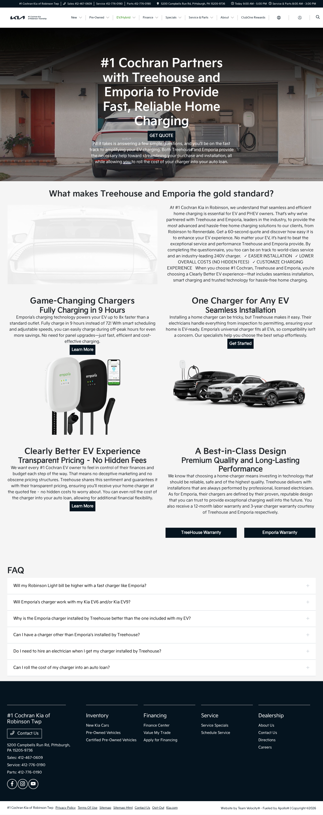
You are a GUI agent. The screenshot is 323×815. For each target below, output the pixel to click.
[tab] (161, 586)
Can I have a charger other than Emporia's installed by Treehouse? (76, 635)
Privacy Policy (66, 808)
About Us (266, 725)
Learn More (82, 349)
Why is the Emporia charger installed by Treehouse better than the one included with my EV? (102, 618)
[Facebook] (12, 784)
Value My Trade (157, 733)
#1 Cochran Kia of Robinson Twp (30, 808)
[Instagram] (23, 784)
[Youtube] (33, 784)
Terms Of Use (87, 808)
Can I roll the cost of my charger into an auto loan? (61, 667)
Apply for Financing (160, 740)
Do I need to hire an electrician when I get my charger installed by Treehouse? (87, 651)
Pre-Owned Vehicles (103, 733)
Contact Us (27, 733)
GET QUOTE (161, 135)
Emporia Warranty (279, 532)
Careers (265, 747)
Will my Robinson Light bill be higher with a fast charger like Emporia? (79, 585)
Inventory (97, 716)
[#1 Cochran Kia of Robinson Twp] (30, 17)
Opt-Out (158, 808)
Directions (267, 740)
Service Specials (214, 725)
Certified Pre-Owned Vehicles (111, 740)
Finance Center (157, 725)
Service (209, 716)
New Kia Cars (97, 725)
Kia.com (172, 808)
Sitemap (105, 808)
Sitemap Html (123, 808)
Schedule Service (215, 733)
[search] (318, 18)
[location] (158, 3)
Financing (155, 716)
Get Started (240, 343)
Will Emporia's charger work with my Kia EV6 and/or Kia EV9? (71, 602)
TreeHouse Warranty (201, 532)
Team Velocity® (249, 808)
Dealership (271, 716)
